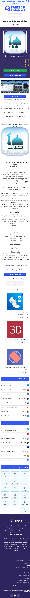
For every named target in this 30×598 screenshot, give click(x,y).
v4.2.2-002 (23, 451)
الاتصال (15, 504)
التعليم (25, 511)
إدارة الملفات (24, 476)
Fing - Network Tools (6, 460)
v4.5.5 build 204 (22, 443)
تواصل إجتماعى (15, 483)
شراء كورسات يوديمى (11, 1)
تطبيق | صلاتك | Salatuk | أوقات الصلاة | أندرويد (15, 56)
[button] (24, 21)
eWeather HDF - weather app (8, 447)
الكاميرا (5, 490)
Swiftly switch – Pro (6, 443)
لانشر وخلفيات (5, 476)
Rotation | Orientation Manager (8, 438)
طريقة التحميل (21, 1)
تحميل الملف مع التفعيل (15, 75)
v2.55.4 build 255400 (21, 434)
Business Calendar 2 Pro (6, 434)
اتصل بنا (3, 1)
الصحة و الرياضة (5, 497)
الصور (15, 497)
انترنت (15, 490)
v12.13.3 (24, 460)
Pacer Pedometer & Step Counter (8, 430)
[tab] (15, 284)
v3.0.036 (24, 456)
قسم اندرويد (5, 265)
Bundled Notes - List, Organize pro (9, 451)
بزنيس (25, 490)
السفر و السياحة (25, 504)
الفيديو (25, 497)
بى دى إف (5, 483)
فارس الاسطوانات (11, 270)
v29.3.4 (24, 438)
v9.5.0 (24, 447)
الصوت (15, 476)
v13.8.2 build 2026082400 (6, 428)
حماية (25, 483)
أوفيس (5, 504)
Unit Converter (4, 456)
